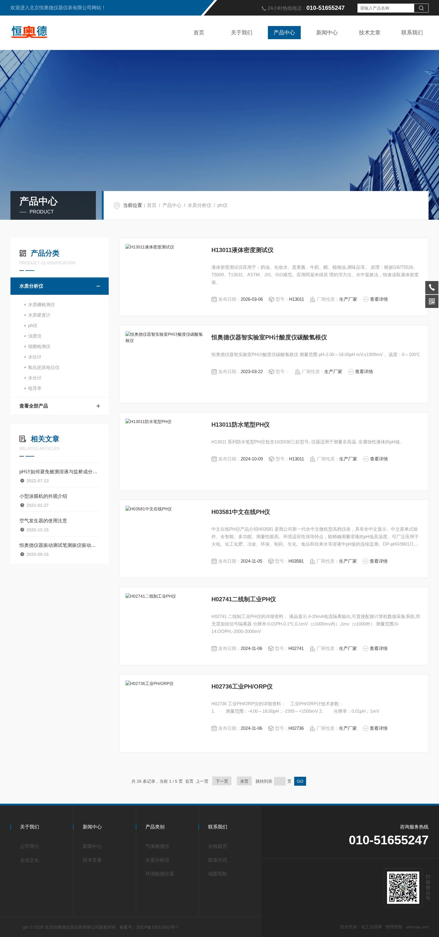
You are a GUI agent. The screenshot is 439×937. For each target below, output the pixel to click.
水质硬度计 (39, 315)
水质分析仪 (199, 205)
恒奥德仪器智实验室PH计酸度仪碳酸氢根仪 (269, 337)
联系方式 (217, 860)
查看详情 (379, 299)
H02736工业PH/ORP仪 (242, 686)
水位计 (35, 356)
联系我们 (412, 33)
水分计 (35, 377)
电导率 (35, 388)
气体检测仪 (157, 846)
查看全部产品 (33, 405)
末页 (244, 781)
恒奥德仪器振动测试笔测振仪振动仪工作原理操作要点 (59, 545)
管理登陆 (394, 926)
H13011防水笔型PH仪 (240, 424)
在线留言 (217, 846)
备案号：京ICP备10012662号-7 (149, 927)
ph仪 (222, 205)
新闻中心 (327, 33)
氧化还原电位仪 (43, 367)
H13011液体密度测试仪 (242, 250)
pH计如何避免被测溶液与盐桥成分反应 (59, 471)
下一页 (222, 781)
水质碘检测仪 (41, 304)
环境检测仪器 (159, 873)
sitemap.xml (417, 926)
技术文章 (369, 33)
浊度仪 (35, 335)
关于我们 (241, 33)
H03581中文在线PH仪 (240, 512)
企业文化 (29, 860)
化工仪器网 (371, 926)
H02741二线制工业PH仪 (243, 599)
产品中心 (284, 33)
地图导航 (217, 873)
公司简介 (29, 846)
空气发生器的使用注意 (43, 520)
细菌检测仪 (39, 346)
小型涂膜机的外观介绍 (43, 496)
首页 (199, 33)
